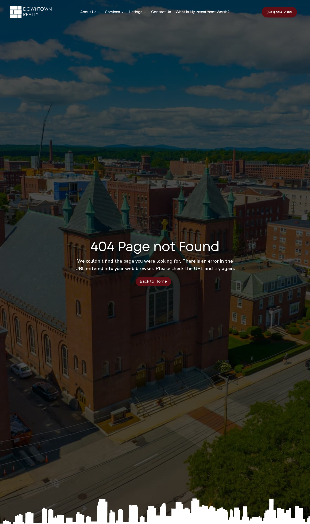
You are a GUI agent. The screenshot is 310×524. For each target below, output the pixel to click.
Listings (135, 12)
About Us (88, 12)
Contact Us (161, 12)
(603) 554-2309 (279, 12)
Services (112, 12)
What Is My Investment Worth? (203, 12)
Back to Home (153, 281)
